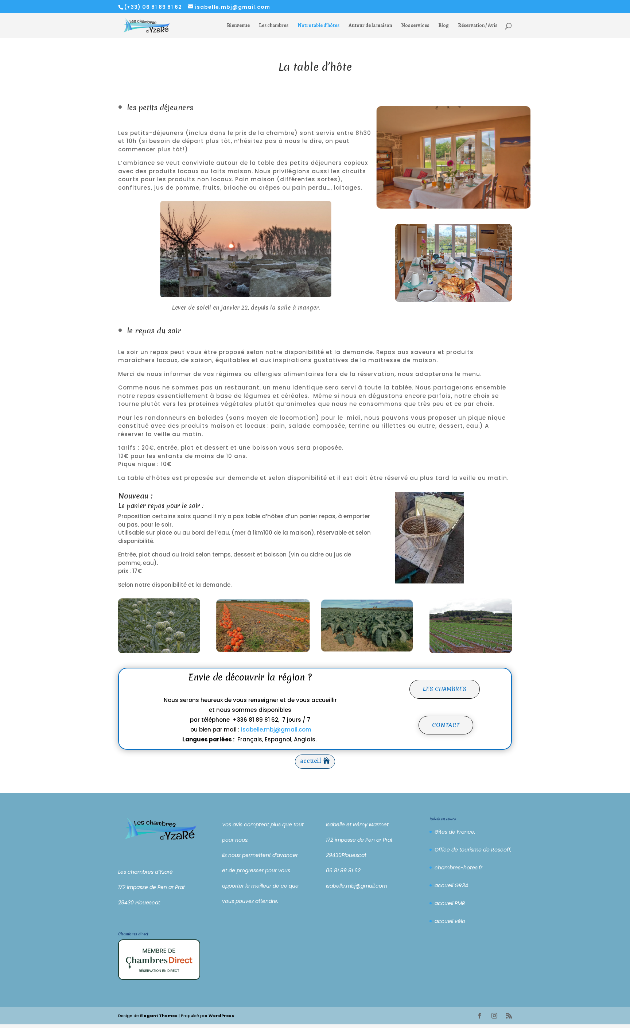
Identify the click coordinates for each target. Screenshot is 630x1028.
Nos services (415, 26)
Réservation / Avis (477, 26)
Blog (443, 26)
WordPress (221, 1016)
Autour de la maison (370, 26)
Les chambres (273, 26)
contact (446, 725)
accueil (310, 760)
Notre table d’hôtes (318, 26)
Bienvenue (238, 26)
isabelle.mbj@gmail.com (276, 729)
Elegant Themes (159, 1016)
